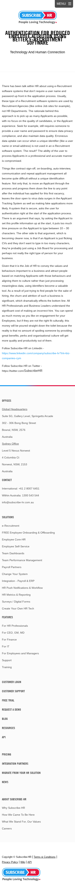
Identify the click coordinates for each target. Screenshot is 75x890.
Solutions (8, 517)
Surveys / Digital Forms (16, 601)
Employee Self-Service (15, 546)
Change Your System (15, 574)
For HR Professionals (15, 625)
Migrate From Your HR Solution (21, 773)
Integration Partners (15, 763)
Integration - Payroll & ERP (18, 580)
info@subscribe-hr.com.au (18, 502)
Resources (8, 728)
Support (7, 660)
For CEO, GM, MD (13, 632)
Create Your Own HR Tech (18, 608)
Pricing (6, 754)
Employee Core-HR (14, 539)
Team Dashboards (13, 553)
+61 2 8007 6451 (29, 488)
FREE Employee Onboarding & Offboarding (28, 532)
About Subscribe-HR (14, 799)
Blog (5, 719)
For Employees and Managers (20, 653)
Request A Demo (11, 709)
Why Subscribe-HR (13, 807)
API (4, 737)
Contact (7, 480)
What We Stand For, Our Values (21, 821)
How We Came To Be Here (18, 814)
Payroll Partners (11, 567)
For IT (5, 646)
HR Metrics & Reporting (16, 594)
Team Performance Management (22, 560)
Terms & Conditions (45, 857)
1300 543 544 (30, 495)
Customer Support (13, 691)
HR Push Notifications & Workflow (22, 587)
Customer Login (11, 682)
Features (7, 617)
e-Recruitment (10, 525)
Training (7, 667)
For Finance (9, 639)
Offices (6, 400)
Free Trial (8, 700)
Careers (7, 828)
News (5, 782)
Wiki (22, 862)
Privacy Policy (10, 862)
